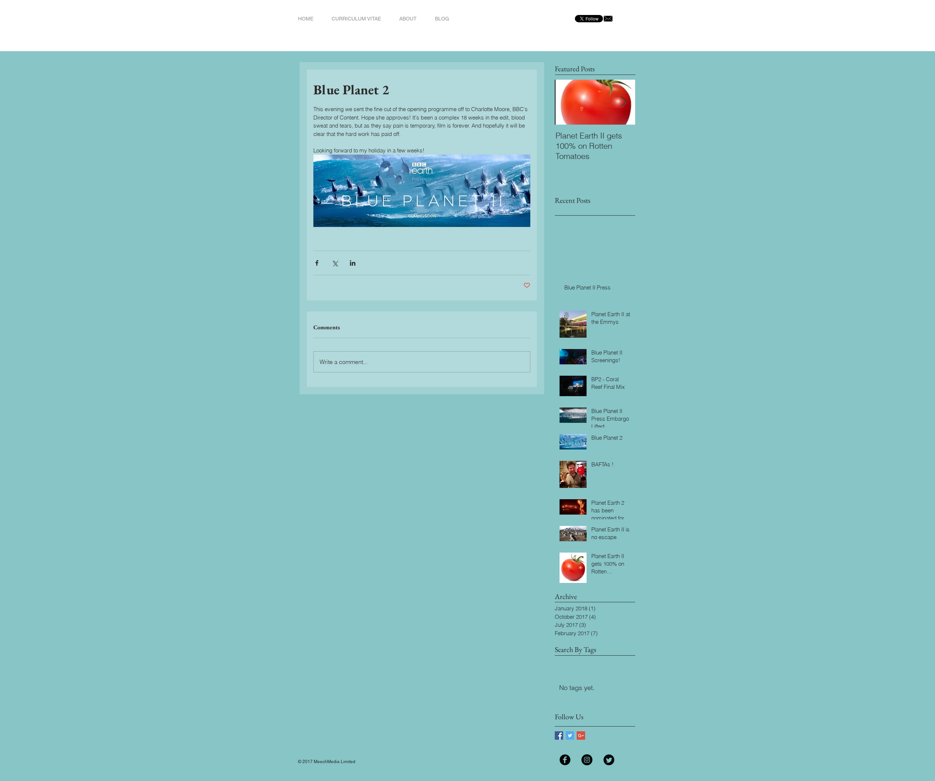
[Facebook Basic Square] (559, 735)
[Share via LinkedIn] (352, 262)
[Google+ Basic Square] (581, 735)
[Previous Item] (566, 102)
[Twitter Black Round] (608, 759)
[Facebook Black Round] (565, 759)
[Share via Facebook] (316, 262)
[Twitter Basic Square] (570, 735)
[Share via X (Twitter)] (334, 262)
